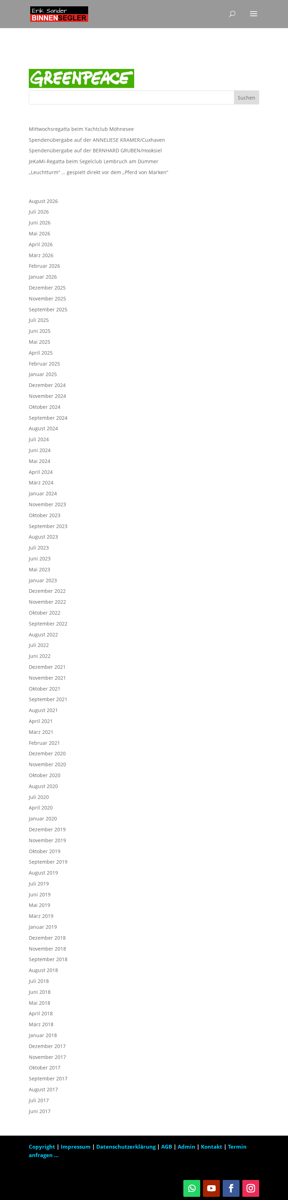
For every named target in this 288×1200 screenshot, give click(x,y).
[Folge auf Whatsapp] (191, 1188)
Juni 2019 (40, 894)
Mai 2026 (39, 233)
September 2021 (48, 699)
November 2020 (47, 764)
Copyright (42, 1146)
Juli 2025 (39, 320)
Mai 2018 (39, 1002)
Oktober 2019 (44, 851)
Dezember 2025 (47, 287)
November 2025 (47, 298)
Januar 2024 (43, 493)
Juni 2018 (40, 992)
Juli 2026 (39, 211)
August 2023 (43, 536)
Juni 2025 (40, 331)
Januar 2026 (43, 276)
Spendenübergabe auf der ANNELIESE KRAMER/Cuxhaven (97, 139)
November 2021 (47, 677)
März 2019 (41, 916)
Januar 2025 (43, 374)
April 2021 (41, 721)
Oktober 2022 (44, 612)
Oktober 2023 (44, 515)
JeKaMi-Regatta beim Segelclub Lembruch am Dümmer (93, 161)
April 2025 (41, 352)
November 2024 (47, 396)
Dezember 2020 (47, 753)
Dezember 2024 (47, 385)
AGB (167, 1146)
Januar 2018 (43, 1035)
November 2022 (47, 601)
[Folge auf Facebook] (231, 1188)
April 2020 (41, 807)
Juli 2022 (39, 645)
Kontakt (211, 1146)
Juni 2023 (40, 558)
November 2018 (47, 948)
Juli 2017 (39, 1100)
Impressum (76, 1146)
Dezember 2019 (47, 829)
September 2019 (48, 861)
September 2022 (48, 623)
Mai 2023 (39, 569)
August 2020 (43, 786)
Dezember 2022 (47, 591)
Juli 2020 (39, 797)
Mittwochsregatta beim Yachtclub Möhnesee (81, 129)
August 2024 (43, 428)
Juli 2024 (39, 439)
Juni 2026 (40, 222)
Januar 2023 (43, 580)
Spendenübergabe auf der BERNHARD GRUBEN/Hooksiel (95, 150)
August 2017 (43, 1089)
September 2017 (48, 1078)
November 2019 (47, 840)
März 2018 (41, 1024)
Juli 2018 (39, 981)
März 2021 (41, 732)
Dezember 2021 (47, 667)
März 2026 (41, 255)
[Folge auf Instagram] (250, 1188)
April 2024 (41, 472)
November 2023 (47, 504)
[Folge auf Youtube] (211, 1188)
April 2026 (41, 244)
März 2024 (41, 482)
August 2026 (43, 201)
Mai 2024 (39, 461)
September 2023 (48, 526)
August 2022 (43, 634)
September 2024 (48, 417)
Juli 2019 (39, 883)
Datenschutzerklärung (126, 1146)
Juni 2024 (40, 450)
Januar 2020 (43, 818)
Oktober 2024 (44, 407)
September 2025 (48, 309)
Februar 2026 (44, 265)
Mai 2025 (39, 341)
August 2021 (43, 710)
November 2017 (47, 1057)
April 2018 (41, 1013)
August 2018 (43, 970)
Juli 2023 (39, 547)
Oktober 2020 (44, 775)
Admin (186, 1146)
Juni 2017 (40, 1111)
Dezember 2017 (47, 1046)
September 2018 (48, 959)
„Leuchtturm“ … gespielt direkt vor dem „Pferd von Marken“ (98, 172)
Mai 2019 (39, 905)
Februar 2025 (44, 363)
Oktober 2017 (44, 1067)
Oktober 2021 (44, 688)
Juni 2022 (40, 656)
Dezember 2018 (47, 937)
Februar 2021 (44, 742)
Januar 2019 (43, 926)
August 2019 (43, 872)
